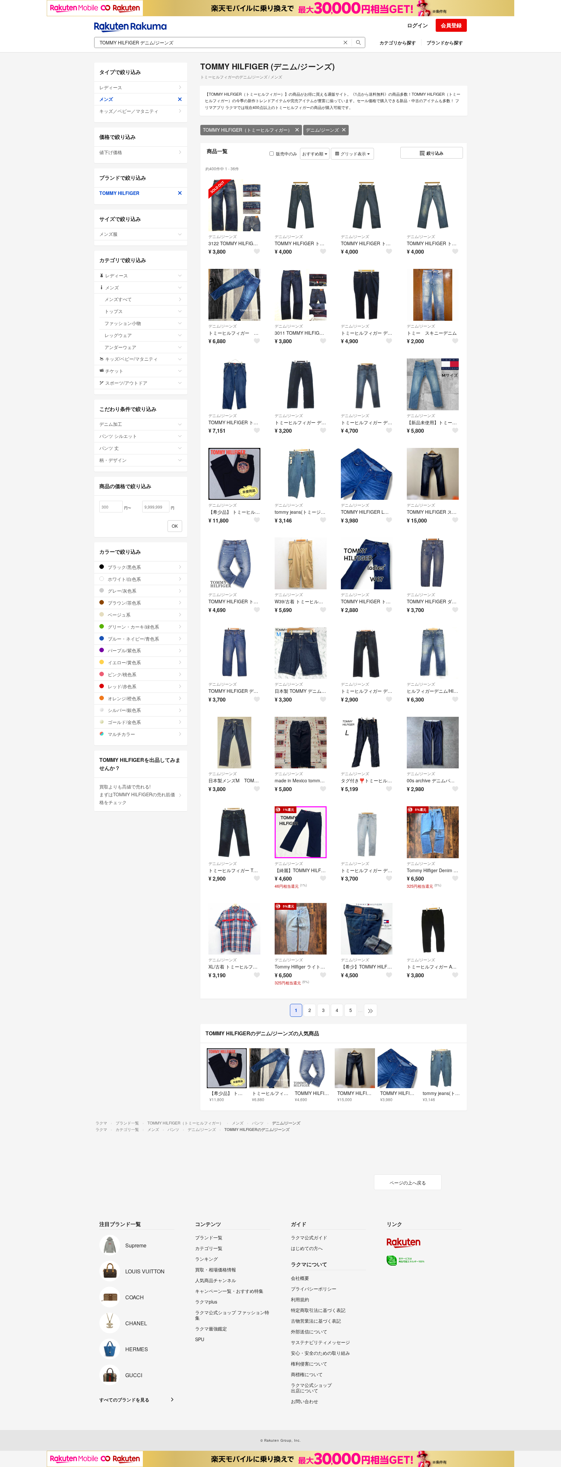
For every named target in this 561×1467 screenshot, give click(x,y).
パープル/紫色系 (123, 650)
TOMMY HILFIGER (119, 193)
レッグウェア (118, 335)
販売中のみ (286, 153)
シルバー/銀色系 (123, 710)
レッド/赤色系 (121, 686)
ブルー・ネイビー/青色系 (132, 638)
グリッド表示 (353, 153)
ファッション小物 (123, 323)
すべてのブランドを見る (124, 1399)
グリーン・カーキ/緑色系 (132, 626)
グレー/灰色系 (121, 590)
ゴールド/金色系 (123, 722)
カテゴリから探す (398, 42)
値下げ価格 (110, 152)
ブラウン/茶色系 (123, 602)
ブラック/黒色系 (123, 567)
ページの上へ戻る (408, 1182)
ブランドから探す (445, 42)
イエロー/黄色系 (123, 662)
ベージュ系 (118, 614)
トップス (114, 311)
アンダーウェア (120, 347)
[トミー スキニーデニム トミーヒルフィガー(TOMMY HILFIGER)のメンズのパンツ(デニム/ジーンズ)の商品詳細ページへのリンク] (433, 295)
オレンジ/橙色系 (123, 698)
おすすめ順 (313, 153)
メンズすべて (118, 299)
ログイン (417, 25)
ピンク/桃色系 (121, 674)
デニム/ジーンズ (322, 129)
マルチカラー (120, 734)
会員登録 (451, 25)
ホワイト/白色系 (123, 579)
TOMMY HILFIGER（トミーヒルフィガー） (247, 129)
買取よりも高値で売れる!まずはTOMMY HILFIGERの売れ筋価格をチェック (137, 794)
